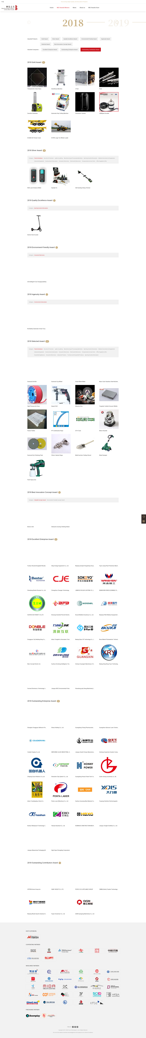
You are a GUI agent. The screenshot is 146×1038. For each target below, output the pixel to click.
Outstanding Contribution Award (90, 49)
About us (82, 7)
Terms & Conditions (89, 1032)
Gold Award (45, 39)
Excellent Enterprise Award (50, 49)
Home (52, 7)
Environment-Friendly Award (89, 39)
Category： (31, 158)
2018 (73, 22)
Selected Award (46, 44)
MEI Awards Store (93, 7)
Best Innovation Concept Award (62, 44)
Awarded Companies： (33, 49)
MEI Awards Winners (63, 7)
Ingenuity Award (105, 39)
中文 (3, 2)
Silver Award (55, 39)
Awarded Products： (32, 39)
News (74, 7)
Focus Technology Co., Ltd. (74, 1030)
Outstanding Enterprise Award (69, 49)
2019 (118, 22)
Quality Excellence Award (70, 39)
